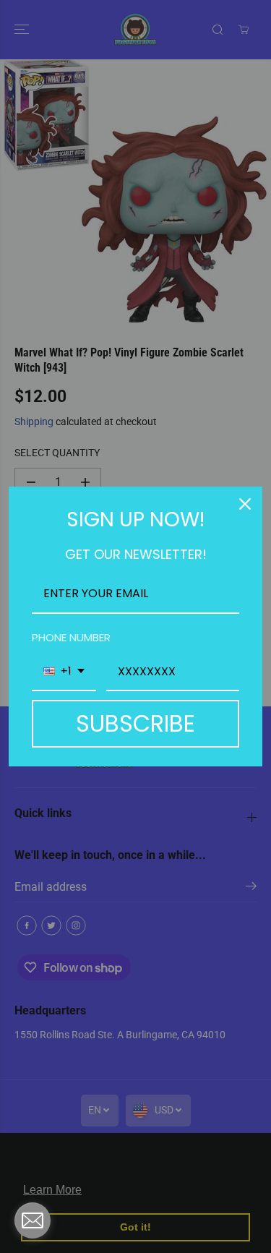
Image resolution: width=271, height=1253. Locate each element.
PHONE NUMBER (71, 637)
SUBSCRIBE (135, 723)
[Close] (245, 504)
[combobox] (64, 672)
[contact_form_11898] (32, 1220)
